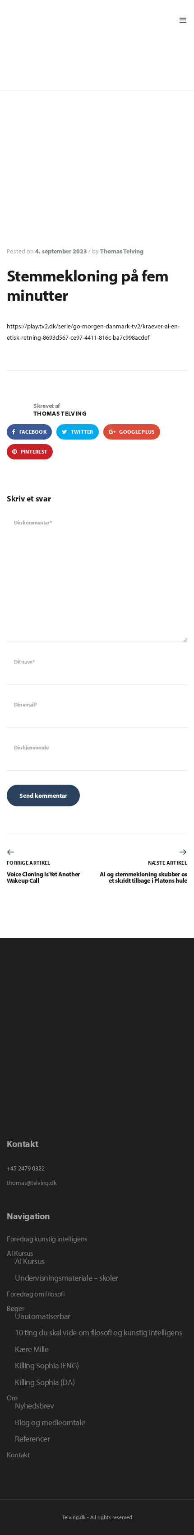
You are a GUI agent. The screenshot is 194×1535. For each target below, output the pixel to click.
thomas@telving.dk (31, 1183)
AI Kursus (20, 1253)
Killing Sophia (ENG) (47, 1365)
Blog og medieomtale (50, 1422)
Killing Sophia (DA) (44, 1381)
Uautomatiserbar (42, 1315)
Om (12, 1397)
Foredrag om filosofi (36, 1293)
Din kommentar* (33, 522)
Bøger (15, 1308)
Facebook (32, 431)
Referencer (32, 1438)
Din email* (25, 704)
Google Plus (136, 431)
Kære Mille (31, 1348)
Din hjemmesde (31, 747)
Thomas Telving (121, 251)
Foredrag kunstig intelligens (47, 1238)
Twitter (81, 431)
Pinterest (33, 451)
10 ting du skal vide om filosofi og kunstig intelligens (98, 1332)
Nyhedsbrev (34, 1405)
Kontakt (18, 1454)
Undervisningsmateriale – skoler (66, 1277)
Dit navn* (24, 661)
